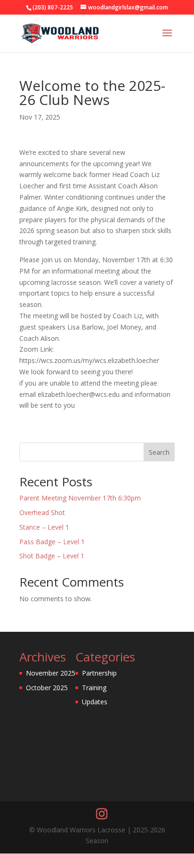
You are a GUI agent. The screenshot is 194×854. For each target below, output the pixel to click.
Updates (94, 701)
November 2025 (50, 673)
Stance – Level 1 (44, 527)
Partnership (99, 673)
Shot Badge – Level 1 (51, 555)
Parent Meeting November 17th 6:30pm (80, 497)
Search (159, 452)
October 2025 (47, 687)
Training (94, 687)
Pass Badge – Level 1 (52, 541)
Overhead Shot (42, 512)
